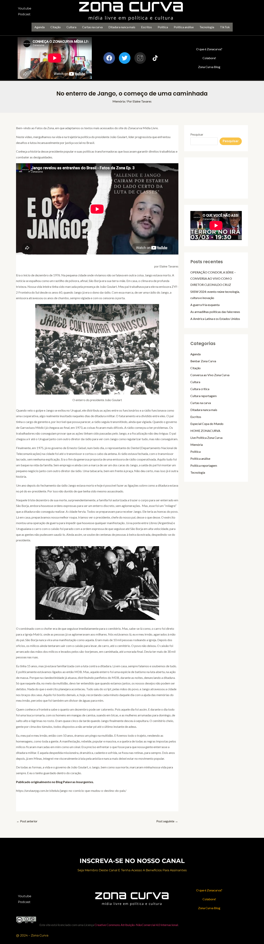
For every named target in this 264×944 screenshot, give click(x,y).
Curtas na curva (92, 27)
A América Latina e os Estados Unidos (215, 318)
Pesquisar (196, 134)
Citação (55, 27)
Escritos (146, 27)
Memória (118, 101)
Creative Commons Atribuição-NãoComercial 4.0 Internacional (136, 925)
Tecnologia (206, 27)
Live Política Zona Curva (206, 437)
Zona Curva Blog (209, 67)
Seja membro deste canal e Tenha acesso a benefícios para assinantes (132, 870)
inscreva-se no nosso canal (132, 861)
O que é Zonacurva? (209, 49)
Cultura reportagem (203, 396)
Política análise (184, 27)
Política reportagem (203, 465)
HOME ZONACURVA (205, 430)
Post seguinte (167, 821)
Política (163, 27)
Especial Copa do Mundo (206, 423)
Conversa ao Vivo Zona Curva (209, 375)
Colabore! (209, 58)
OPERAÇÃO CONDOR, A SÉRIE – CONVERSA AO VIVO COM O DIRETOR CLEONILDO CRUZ (213, 278)
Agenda (39, 27)
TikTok (225, 27)
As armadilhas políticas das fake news (215, 312)
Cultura (71, 27)
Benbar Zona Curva (203, 361)
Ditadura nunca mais (121, 27)
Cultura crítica (199, 389)
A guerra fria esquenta (205, 305)
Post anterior (26, 821)
